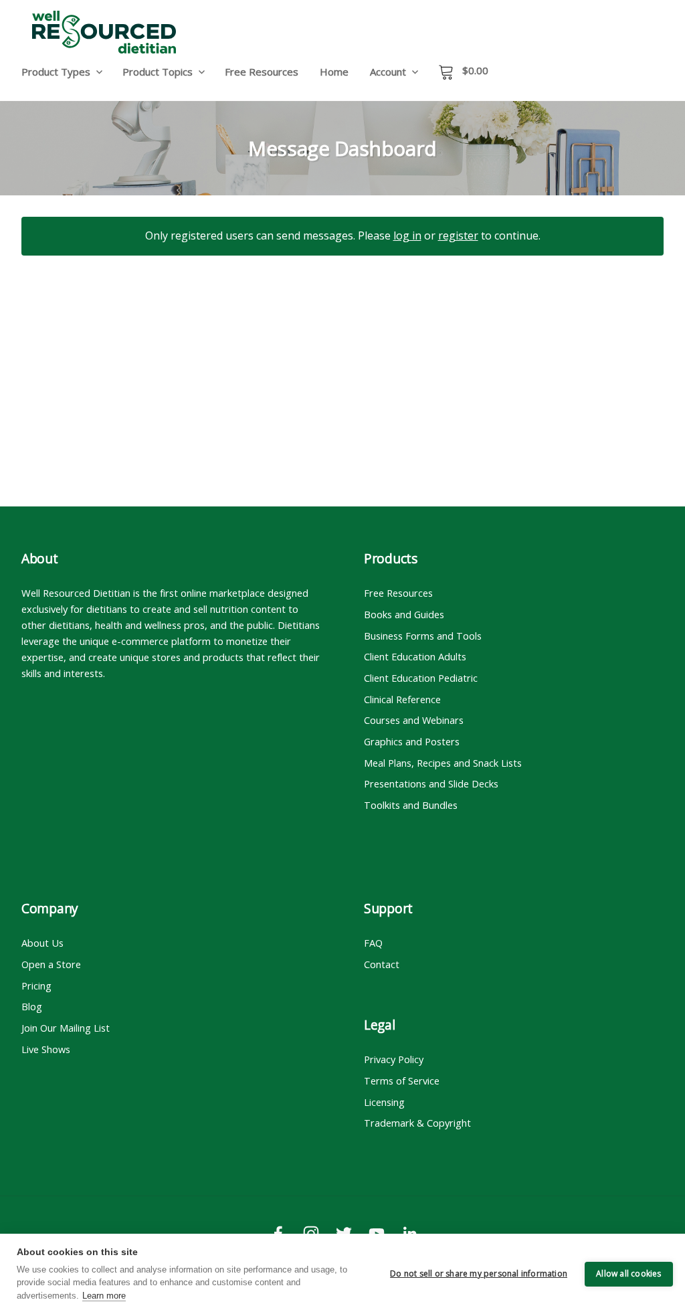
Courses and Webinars (414, 720)
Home (334, 71)
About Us (42, 942)
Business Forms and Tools (423, 635)
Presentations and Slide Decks (431, 783)
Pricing (36, 985)
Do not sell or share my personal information (478, 1273)
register (458, 235)
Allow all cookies (628, 1273)
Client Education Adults (415, 656)
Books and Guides (404, 614)
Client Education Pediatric (421, 677)
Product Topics (157, 71)
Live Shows (45, 1049)
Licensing (384, 1102)
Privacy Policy (393, 1059)
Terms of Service (401, 1080)
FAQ (373, 942)
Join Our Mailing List (65, 1027)
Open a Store (51, 964)
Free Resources (261, 71)
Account (388, 71)
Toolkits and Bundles (411, 805)
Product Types (55, 71)
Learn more (104, 1296)
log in (407, 235)
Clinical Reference (402, 699)
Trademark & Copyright (417, 1122)
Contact (381, 964)
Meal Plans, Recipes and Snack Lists (443, 762)
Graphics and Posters (412, 741)
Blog (31, 1006)
